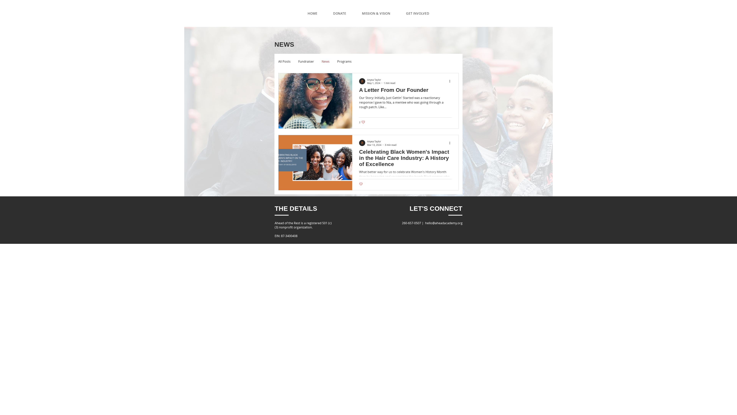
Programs (344, 61)
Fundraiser (306, 61)
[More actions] (451, 81)
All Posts (284, 61)
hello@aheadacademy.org (444, 223)
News (326, 61)
